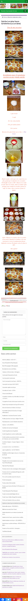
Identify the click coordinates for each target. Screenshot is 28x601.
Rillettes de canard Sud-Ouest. (9, 509)
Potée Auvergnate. (6, 480)
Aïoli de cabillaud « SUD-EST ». (9, 359)
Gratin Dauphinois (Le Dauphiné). (10, 431)
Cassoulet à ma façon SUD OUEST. (10, 384)
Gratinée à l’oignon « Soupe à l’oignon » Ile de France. (13, 442)
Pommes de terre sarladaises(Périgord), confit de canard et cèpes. (13, 472)
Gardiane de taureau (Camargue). (10, 427)
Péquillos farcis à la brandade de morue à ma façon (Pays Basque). (12, 461)
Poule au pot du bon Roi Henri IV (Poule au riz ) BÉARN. (13, 486)
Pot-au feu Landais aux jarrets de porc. (11, 476)
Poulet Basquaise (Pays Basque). (10, 491)
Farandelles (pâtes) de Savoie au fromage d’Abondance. (12, 411)
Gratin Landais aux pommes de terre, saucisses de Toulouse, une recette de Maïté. (13, 438)
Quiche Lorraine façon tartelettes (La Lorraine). (13, 503)
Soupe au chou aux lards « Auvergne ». (11, 528)
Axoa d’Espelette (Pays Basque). (10, 362)
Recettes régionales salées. (15, 17)
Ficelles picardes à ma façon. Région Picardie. (13, 418)
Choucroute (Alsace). (7, 393)
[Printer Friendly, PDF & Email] (5, 305)
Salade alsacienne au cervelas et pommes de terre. (12, 513)
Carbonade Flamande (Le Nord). (9, 375)
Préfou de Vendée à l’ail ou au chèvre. (11, 500)
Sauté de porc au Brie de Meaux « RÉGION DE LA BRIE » (13, 524)
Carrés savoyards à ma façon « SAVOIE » (12, 381)
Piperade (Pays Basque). (8, 465)
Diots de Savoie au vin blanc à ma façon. (11, 407)
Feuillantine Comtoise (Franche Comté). (11, 415)
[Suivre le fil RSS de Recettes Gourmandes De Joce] (2, 1)
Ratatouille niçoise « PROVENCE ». (10, 506)
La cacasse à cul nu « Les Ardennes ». (10, 446)
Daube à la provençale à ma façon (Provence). (13, 404)
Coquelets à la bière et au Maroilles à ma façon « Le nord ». (13, 397)
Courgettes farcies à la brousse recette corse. (13, 401)
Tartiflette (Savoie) (6, 531)
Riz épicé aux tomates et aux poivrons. (11, 557)
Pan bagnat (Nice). (6, 457)
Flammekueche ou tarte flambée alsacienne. (12, 421)
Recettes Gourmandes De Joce (9, 11)
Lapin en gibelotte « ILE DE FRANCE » (11, 450)
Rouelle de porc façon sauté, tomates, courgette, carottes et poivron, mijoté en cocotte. (13, 568)
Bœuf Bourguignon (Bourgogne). (10, 365)
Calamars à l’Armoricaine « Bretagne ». (11, 372)
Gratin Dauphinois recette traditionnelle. (12, 434)
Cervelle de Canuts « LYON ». (9, 390)
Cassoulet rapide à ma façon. (9, 387)
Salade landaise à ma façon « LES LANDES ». (12, 520)
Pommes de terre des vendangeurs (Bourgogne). (14, 468)
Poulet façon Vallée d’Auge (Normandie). (11, 497)
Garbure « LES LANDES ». (8, 424)
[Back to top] (25, 598)
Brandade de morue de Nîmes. (9, 369)
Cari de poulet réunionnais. (8, 378)
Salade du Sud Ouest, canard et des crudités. (12, 517)
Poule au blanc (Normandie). (8, 483)
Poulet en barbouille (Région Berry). (10, 494)
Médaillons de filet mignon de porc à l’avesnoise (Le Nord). (13, 453)
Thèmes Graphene (13, 596)
